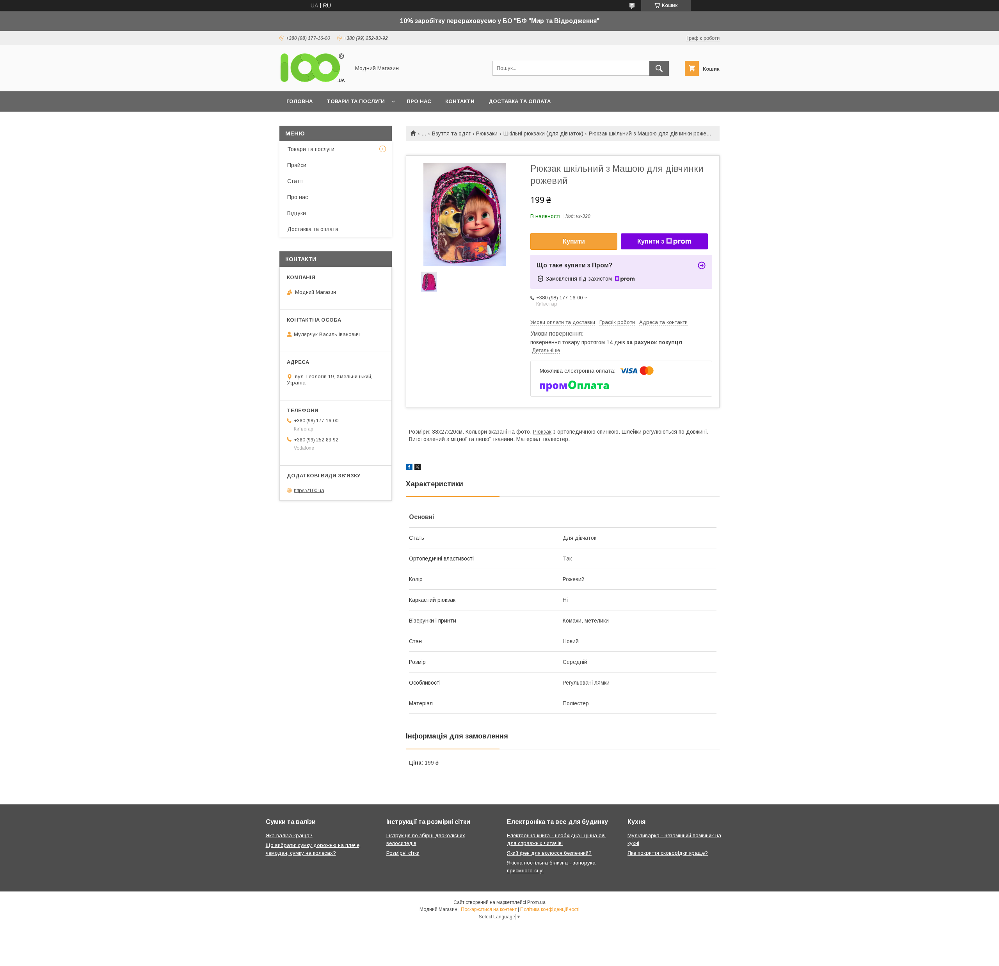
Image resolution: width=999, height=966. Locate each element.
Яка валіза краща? (289, 835)
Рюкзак (542, 432)
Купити (574, 241)
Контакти (460, 101)
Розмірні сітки (403, 853)
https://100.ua (309, 490)
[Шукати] (659, 68)
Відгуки (296, 213)
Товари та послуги (356, 101)
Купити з (650, 241)
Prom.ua (536, 902)
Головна (299, 101)
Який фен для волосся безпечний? (549, 853)
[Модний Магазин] (312, 81)
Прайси (296, 165)
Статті (295, 181)
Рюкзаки (487, 133)
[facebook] (409, 468)
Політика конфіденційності (549, 909)
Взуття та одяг (451, 133)
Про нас (419, 101)
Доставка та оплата (520, 101)
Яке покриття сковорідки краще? (667, 853)
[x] (417, 468)
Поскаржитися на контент (489, 909)
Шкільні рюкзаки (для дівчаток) (543, 133)
